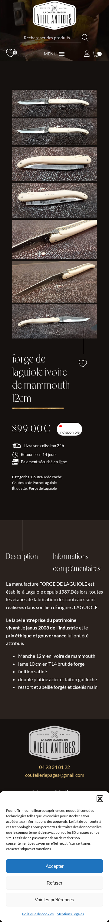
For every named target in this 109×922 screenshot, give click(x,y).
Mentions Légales (70, 914)
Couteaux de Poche (46, 477)
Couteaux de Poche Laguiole (34, 482)
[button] (100, 799)
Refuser (54, 882)
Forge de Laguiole (43, 488)
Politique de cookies (38, 914)
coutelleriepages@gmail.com (54, 775)
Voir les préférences (54, 899)
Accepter (55, 866)
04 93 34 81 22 (54, 767)
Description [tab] (22, 556)
